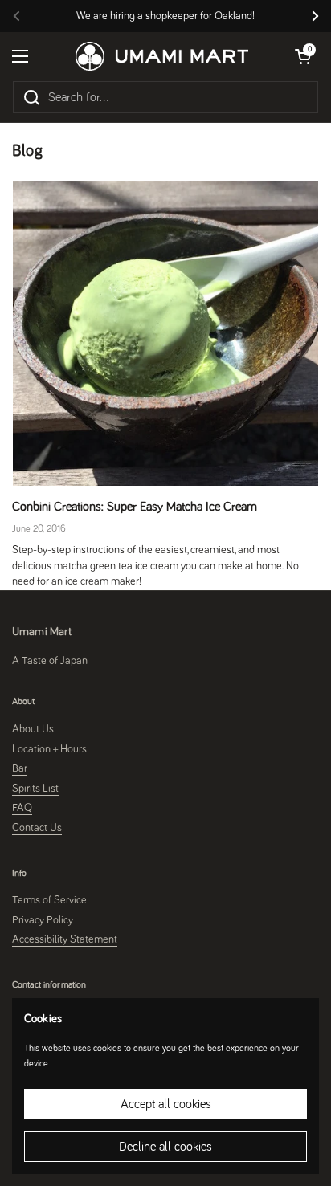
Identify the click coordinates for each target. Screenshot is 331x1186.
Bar (19, 768)
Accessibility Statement (64, 939)
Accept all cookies (166, 1104)
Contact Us (37, 827)
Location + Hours (49, 749)
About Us (33, 729)
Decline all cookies (165, 1146)
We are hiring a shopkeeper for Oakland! (165, 16)
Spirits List (35, 788)
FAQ (22, 807)
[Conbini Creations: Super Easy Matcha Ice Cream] (165, 333)
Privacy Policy (42, 920)
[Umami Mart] (162, 56)
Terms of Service (49, 900)
